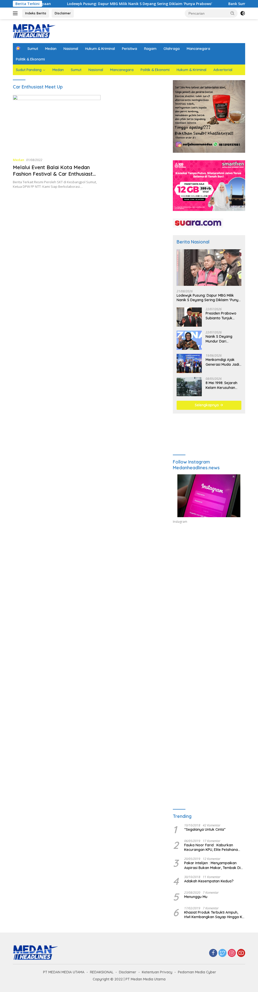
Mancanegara (198, 48)
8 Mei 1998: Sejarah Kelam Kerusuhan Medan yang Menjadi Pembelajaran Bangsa (223, 385)
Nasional (70, 48)
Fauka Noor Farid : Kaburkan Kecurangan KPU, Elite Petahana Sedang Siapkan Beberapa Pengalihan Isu (211, 847)
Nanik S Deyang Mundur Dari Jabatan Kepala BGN (223, 338)
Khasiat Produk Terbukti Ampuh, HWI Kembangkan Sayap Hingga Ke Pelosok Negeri (214, 914)
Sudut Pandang (29, 70)
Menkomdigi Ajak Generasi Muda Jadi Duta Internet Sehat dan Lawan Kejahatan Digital (222, 361)
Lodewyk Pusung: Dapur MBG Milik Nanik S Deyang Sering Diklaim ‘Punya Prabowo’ (118, 4)
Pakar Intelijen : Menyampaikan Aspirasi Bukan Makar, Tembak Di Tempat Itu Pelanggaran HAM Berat (213, 865)
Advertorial (222, 70)
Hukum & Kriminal (100, 48)
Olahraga (172, 48)
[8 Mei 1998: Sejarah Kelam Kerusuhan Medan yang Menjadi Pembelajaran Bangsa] (189, 386)
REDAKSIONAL (101, 972)
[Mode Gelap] (242, 13)
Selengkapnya (207, 405)
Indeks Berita (35, 13)
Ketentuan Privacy (157, 972)
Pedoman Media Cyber (197, 972)
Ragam (150, 48)
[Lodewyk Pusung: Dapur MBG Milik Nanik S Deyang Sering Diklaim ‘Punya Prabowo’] (209, 267)
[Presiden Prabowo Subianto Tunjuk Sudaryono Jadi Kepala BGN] (189, 317)
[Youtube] (241, 953)
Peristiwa (129, 48)
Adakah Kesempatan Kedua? (209, 881)
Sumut (32, 48)
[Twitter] (222, 953)
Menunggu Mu (195, 896)
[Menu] (16, 13)
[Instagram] (232, 953)
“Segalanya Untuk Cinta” (204, 829)
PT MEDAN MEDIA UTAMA (63, 972)
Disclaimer (63, 13)
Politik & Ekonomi (30, 59)
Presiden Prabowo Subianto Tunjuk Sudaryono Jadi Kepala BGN (221, 315)
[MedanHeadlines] (34, 30)
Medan (50, 48)
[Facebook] (213, 953)
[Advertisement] (209, 573)
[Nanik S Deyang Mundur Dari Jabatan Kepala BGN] (189, 340)
